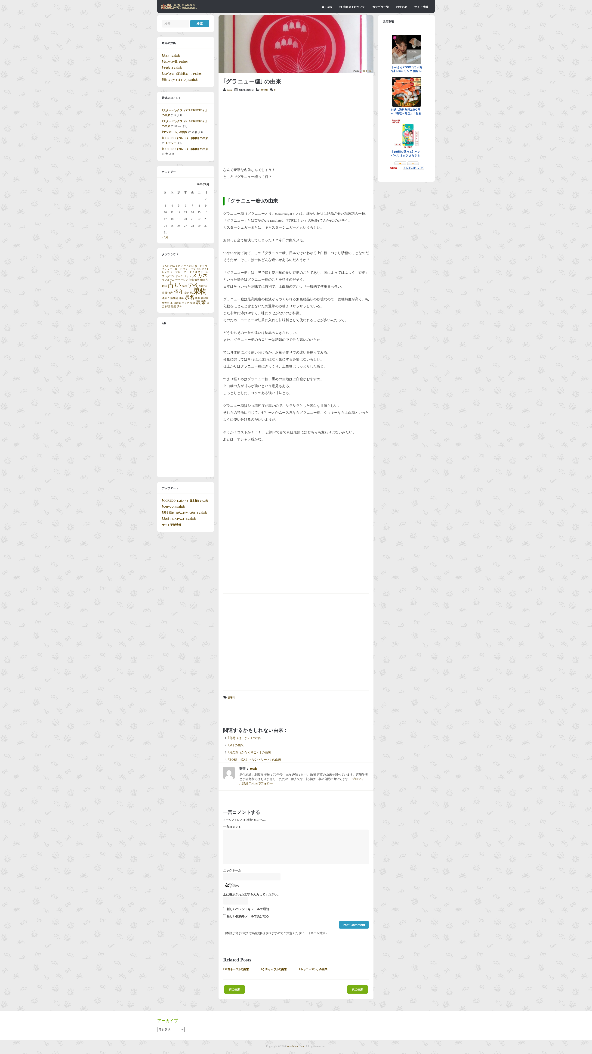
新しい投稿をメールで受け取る (248, 916)
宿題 (201, 286)
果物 (200, 291)
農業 (201, 302)
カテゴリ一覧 (380, 7)
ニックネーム (232, 870)
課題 (192, 303)
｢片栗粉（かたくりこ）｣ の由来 (249, 752)
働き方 (204, 280)
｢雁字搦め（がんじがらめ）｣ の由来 (184, 512)
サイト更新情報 (171, 524)
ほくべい (367, 71)
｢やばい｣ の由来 (172, 67)
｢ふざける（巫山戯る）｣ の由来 (181, 73)
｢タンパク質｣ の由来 (175, 61)
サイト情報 (421, 7)
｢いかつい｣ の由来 (173, 506)
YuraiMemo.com (296, 1046)
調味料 (231, 697)
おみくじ (175, 266)
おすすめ (401, 7)
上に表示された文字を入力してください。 (251, 894)
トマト (185, 272)
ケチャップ (189, 269)
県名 (189, 297)
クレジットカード (172, 269)
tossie (229, 90)
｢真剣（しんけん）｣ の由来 (179, 518)
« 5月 (165, 237)
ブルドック (176, 276)
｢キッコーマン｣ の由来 (313, 969)
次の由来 (357, 989)
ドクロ (193, 272)
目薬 (181, 298)
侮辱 (197, 280)
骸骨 (179, 306)
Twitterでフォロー (261, 783)
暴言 (186, 293)
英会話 (185, 303)
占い (174, 284)
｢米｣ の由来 (236, 745)
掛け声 (169, 293)
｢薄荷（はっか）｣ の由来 (245, 738)
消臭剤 (174, 298)
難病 (173, 306)
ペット (187, 276)
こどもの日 (187, 266)
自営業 (177, 303)
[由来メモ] (179, 8)
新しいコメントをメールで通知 (248, 909)
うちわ (166, 266)
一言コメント (232, 827)
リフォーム (168, 280)
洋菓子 (166, 298)
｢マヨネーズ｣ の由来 (236, 969)
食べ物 (264, 90)
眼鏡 (197, 298)
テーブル (175, 272)
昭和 (178, 292)
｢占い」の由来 (171, 55)
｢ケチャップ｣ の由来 (274, 969)
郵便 (167, 306)
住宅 (191, 280)
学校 (193, 285)
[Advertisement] (296, 129)
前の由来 (234, 989)
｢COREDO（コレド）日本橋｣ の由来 (185, 138)
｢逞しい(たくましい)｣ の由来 (180, 79)
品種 (184, 286)
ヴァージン (181, 280)
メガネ (200, 275)
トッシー (170, 143)
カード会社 (200, 266)
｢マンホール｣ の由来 (175, 132)
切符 (164, 286)
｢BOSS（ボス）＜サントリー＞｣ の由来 (254, 759)
